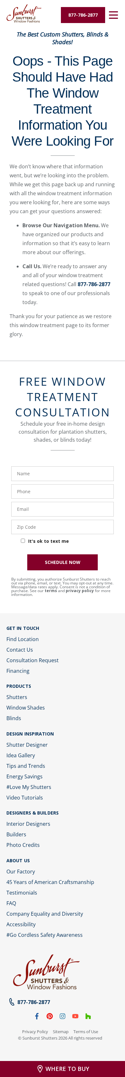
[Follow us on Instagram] (62, 1017)
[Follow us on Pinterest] (49, 1017)
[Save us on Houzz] (88, 1017)
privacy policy (80, 590)
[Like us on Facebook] (37, 1017)
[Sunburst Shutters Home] (24, 13)
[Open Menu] (113, 15)
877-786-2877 (94, 284)
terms (51, 590)
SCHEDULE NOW (62, 562)
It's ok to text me (48, 541)
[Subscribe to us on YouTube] (75, 1017)
